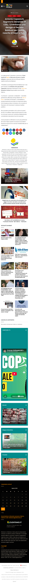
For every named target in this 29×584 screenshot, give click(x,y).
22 (22, 503)
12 (10, 500)
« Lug (2, 512)
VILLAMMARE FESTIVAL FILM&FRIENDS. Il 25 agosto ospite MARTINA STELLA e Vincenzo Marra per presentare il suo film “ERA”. (7, 292)
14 (18, 500)
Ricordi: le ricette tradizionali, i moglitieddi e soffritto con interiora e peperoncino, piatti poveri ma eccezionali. (14, 420)
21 (18, 503)
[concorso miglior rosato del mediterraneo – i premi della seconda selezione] (7, 250)
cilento (16, 12)
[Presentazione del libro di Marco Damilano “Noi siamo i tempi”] (7, 304)
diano (14, 15)
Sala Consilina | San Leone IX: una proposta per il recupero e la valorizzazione (7, 273)
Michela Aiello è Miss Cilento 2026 (6, 238)
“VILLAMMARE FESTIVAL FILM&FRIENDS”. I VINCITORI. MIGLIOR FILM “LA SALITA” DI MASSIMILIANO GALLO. (13, 180)
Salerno (23, 88)
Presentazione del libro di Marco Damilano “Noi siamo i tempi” (7, 310)
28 (18, 506)
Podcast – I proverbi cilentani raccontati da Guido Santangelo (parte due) (12, 470)
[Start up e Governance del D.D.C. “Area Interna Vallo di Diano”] (21, 250)
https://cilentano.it (14, 570)
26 (10, 506)
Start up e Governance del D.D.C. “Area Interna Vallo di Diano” (21, 256)
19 (10, 503)
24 (3, 506)
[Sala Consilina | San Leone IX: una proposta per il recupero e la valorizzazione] (7, 266)
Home (13, 12)
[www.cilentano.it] (9, 6)
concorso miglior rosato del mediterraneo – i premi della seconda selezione (7, 257)
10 (2, 500)
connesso (9, 324)
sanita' (18, 15)
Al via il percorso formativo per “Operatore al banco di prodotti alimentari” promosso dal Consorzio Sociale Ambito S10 (21, 274)
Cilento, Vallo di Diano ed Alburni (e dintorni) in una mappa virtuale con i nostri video (13, 445)
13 (14, 500)
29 (22, 506)
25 (6, 506)
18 (6, 503)
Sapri (7, 77)
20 (14, 503)
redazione (13, 46)
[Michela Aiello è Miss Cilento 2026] (7, 232)
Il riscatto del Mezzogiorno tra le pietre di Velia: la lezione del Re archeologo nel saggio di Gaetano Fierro (21, 312)
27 (14, 506)
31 (2, 509)
